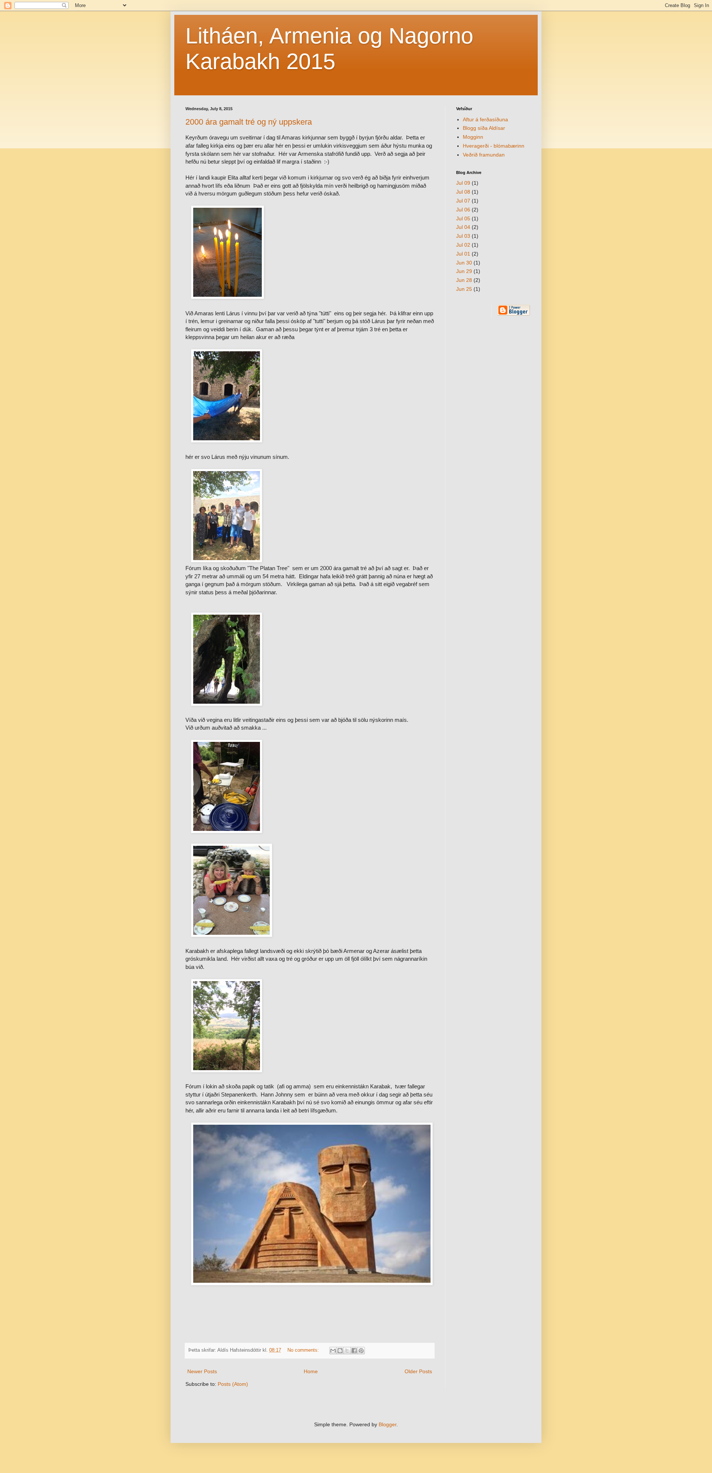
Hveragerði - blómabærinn (493, 146)
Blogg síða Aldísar (484, 128)
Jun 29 (464, 271)
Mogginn (473, 137)
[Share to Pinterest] (361, 1350)
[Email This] (333, 1350)
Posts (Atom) (233, 1384)
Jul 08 (463, 192)
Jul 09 (463, 183)
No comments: (303, 1350)
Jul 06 (463, 210)
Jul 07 (463, 201)
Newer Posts (202, 1371)
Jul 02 (463, 245)
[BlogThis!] (340, 1350)
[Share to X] (347, 1350)
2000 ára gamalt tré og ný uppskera (248, 121)
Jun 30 (464, 263)
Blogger (387, 1424)
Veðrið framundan (484, 155)
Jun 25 (464, 289)
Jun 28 (464, 280)
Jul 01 (463, 254)
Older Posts (418, 1371)
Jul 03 (463, 236)
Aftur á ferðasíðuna (485, 119)
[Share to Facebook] (354, 1350)
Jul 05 (463, 218)
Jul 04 (463, 227)
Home (311, 1371)
